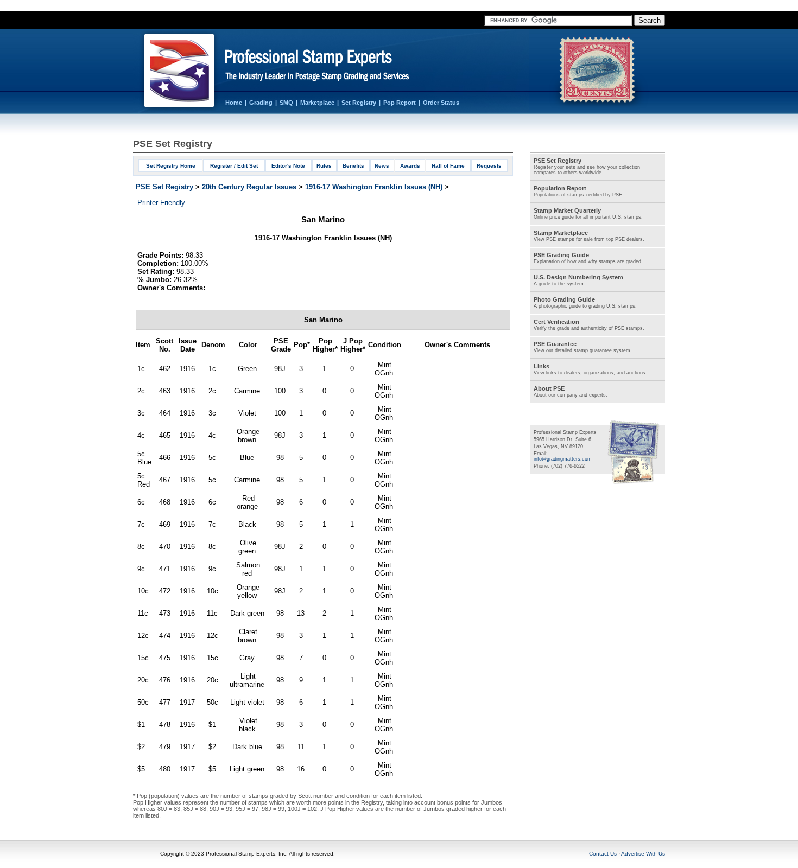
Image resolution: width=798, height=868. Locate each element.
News (382, 166)
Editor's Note (288, 166)
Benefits (353, 166)
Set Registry (358, 102)
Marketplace (317, 102)
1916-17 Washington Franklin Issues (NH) (373, 187)
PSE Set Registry (164, 187)
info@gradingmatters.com (563, 459)
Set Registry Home (170, 166)
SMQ (286, 102)
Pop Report (399, 102)
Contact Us (603, 854)
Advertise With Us (643, 854)
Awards (410, 166)
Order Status (441, 102)
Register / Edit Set (234, 166)
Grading (261, 102)
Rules (324, 166)
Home (233, 102)
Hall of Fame (448, 166)
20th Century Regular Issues (249, 187)
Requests (489, 166)
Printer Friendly (161, 203)
